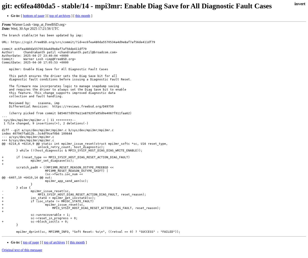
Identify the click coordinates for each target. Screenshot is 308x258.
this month (82, 16)
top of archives (59, 16)
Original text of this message (22, 250)
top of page (31, 242)
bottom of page (33, 16)
